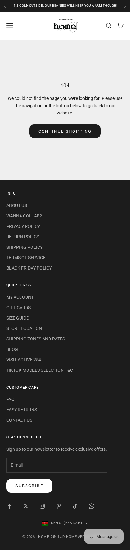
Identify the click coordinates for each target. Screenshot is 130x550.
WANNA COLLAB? (24, 215)
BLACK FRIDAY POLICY (29, 268)
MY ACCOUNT (20, 297)
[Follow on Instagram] (42, 506)
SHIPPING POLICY (24, 247)
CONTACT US (19, 420)
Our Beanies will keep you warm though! (81, 5)
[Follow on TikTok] (75, 506)
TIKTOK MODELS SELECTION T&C (39, 370)
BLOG (12, 349)
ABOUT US (16, 205)
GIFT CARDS (18, 307)
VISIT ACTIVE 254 (23, 359)
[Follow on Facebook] (9, 506)
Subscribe (29, 485)
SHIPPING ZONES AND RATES (35, 338)
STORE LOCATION (24, 328)
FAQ (10, 399)
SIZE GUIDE (17, 318)
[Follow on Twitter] (26, 506)
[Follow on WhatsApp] (91, 506)
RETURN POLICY (22, 236)
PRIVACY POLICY (23, 226)
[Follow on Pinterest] (59, 506)
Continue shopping (65, 131)
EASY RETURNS (21, 409)
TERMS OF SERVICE (25, 257)
